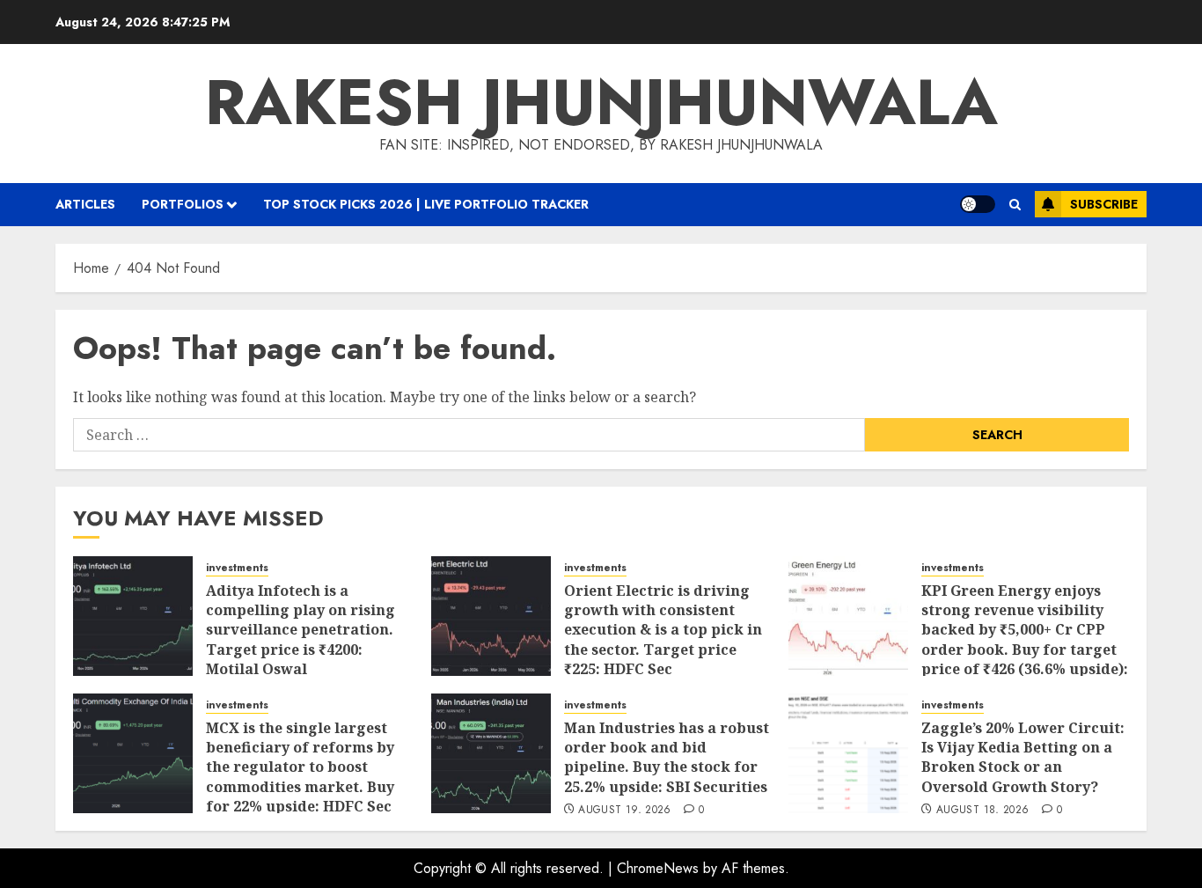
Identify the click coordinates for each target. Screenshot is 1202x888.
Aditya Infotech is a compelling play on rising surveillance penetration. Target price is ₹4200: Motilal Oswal (300, 630)
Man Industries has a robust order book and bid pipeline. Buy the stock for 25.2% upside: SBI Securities (666, 757)
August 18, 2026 (982, 811)
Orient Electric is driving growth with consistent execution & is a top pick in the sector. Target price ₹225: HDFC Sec (663, 630)
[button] (1015, 204)
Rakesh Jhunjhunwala (601, 102)
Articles (85, 204)
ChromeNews (658, 868)
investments (237, 568)
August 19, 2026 (624, 811)
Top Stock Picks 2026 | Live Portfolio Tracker (426, 204)
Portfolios (183, 204)
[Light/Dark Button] (977, 204)
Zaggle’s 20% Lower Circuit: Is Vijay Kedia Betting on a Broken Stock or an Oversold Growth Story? (1023, 757)
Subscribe (1104, 204)
